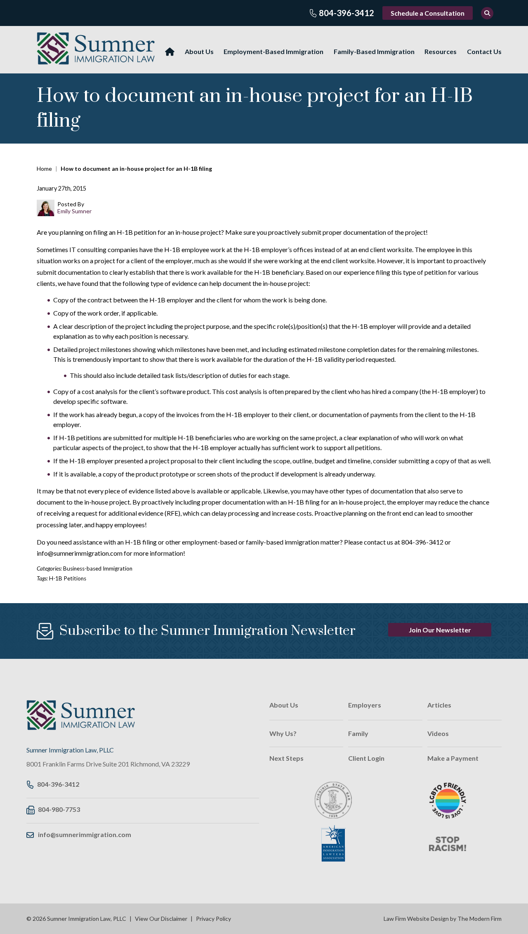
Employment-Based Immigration (273, 51)
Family (358, 733)
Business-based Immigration (97, 568)
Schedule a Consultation (427, 13)
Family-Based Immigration (374, 51)
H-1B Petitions (67, 578)
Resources (440, 51)
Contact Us (484, 51)
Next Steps (286, 758)
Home (169, 51)
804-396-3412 (346, 13)
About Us (199, 51)
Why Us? (283, 733)
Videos (438, 733)
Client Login (366, 758)
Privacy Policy (213, 918)
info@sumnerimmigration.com (84, 834)
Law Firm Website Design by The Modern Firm (443, 918)
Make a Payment (452, 758)
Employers (364, 705)
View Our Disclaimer (161, 918)
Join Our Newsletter (440, 630)
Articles (439, 705)
